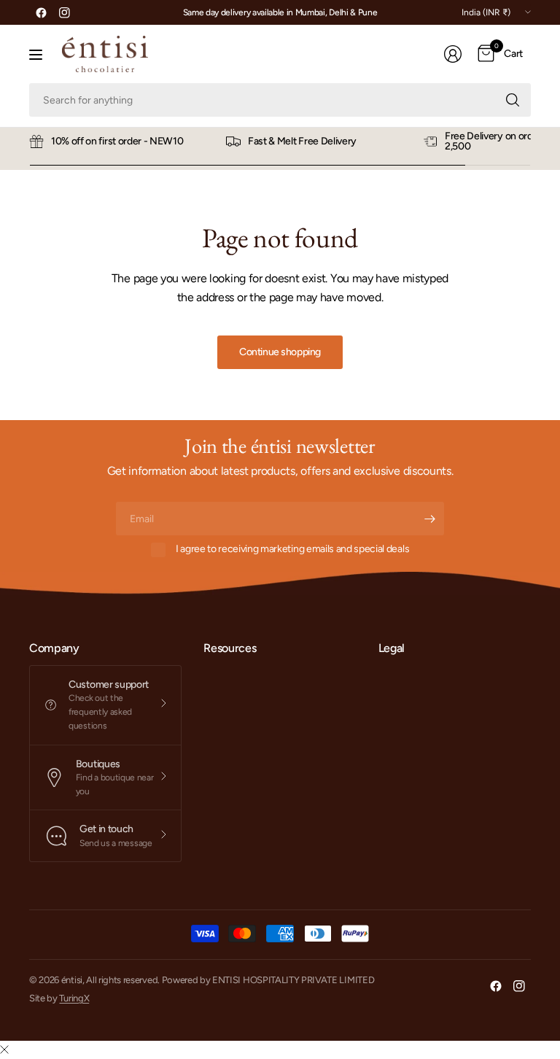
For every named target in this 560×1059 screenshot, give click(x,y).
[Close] (4, 1050)
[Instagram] (64, 12)
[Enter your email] (429, 518)
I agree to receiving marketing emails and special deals (292, 549)
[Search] (512, 100)
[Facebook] (40, 12)
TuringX (74, 998)
